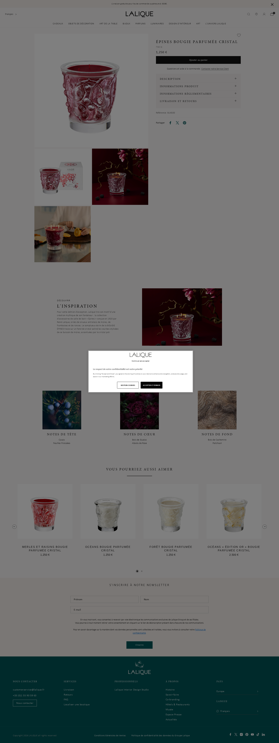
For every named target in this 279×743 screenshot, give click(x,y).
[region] (140, 372)
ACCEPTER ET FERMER (151, 385)
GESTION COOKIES (128, 385)
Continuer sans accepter (141, 361)
